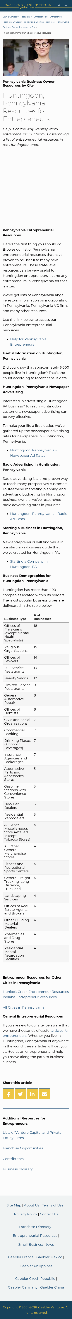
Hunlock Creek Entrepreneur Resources (36, 992)
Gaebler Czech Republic (35, 1279)
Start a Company (10, 17)
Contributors (13, 1159)
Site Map (14, 1205)
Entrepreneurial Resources (35, 1236)
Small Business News (36, 1245)
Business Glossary (18, 1169)
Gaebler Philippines (36, 1266)
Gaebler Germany (22, 1287)
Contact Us (49, 1214)
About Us (31, 1205)
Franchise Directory (35, 1227)
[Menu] (66, 5)
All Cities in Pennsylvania (23, 1007)
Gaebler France (21, 1257)
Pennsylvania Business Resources (38, 22)
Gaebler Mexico (49, 1257)
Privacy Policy (25, 1214)
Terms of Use (53, 1205)
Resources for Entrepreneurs (34, 17)
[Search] (59, 5)
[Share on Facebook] (8, 1093)
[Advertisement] (36, 186)
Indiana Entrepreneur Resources (30, 997)
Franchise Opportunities (23, 1148)
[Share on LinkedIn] (32, 1093)
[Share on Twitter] (20, 1093)
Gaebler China (52, 1287)
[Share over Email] (44, 1093)
